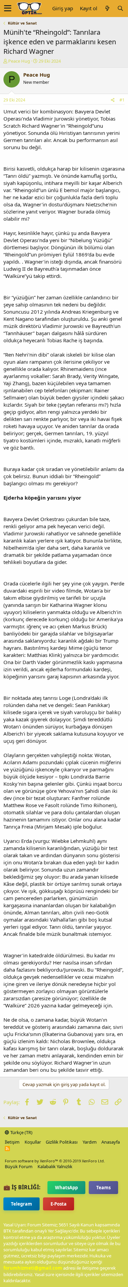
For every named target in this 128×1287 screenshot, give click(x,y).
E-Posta (59, 1204)
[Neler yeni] (107, 8)
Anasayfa (110, 1142)
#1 (122, 100)
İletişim (12, 1142)
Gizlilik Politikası (61, 1142)
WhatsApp (66, 1187)
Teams (103, 1187)
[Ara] (120, 8)
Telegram (21, 1204)
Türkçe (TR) (20, 1132)
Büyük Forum (18, 1166)
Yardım (90, 1142)
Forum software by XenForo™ (55, 1160)
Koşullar (33, 1142)
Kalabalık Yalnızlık (55, 1166)
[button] (7, 8)
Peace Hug (19, 61)
